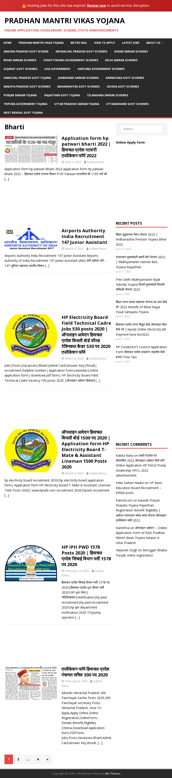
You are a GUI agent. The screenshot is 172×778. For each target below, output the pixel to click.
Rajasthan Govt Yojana (62, 95)
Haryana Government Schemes (101, 69)
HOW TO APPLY (104, 43)
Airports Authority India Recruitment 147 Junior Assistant (85, 236)
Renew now (96, 5)
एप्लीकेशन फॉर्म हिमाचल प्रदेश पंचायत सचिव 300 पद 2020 (85, 672)
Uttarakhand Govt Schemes (127, 104)
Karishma (122, 528)
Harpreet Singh (126, 550)
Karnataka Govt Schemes (125, 78)
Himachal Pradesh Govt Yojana (27, 78)
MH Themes (112, 774)
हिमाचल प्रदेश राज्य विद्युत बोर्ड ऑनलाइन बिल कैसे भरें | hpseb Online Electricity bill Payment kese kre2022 (141, 329)
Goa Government (57, 69)
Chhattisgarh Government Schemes (70, 60)
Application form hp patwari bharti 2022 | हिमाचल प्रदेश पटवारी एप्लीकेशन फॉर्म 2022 (86, 147)
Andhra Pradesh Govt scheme (26, 51)
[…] (6, 179)
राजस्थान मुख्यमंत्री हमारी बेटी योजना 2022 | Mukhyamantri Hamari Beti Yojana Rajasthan (140, 262)
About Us (153, 43)
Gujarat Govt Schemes (20, 69)
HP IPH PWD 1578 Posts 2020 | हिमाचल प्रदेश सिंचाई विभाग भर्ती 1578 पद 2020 (86, 555)
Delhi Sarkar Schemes (121, 60)
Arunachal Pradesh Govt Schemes (81, 51)
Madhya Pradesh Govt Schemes (27, 86)
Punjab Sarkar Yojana (20, 95)
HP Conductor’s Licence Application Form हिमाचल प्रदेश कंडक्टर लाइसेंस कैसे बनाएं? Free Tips (141, 352)
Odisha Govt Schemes (123, 86)
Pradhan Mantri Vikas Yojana (41, 43)
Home (7, 43)
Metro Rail (79, 43)
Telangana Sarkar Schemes (107, 95)
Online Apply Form (131, 142)
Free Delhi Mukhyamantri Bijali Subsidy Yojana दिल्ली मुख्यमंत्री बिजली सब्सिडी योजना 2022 (140, 284)
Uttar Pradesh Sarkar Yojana (76, 104)
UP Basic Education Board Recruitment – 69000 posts (139, 488)
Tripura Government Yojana (25, 104)
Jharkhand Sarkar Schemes (78, 78)
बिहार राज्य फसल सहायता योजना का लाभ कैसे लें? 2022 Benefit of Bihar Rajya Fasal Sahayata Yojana (141, 307)
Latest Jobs (130, 43)
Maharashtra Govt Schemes (78, 86)
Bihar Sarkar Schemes (20, 60)
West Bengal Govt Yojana (23, 113)
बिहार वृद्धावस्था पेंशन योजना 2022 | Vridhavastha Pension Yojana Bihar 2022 (141, 239)
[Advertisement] (58, 208)
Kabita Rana (95, 162)
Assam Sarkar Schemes (131, 51)
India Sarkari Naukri (130, 483)
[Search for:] (141, 129)
